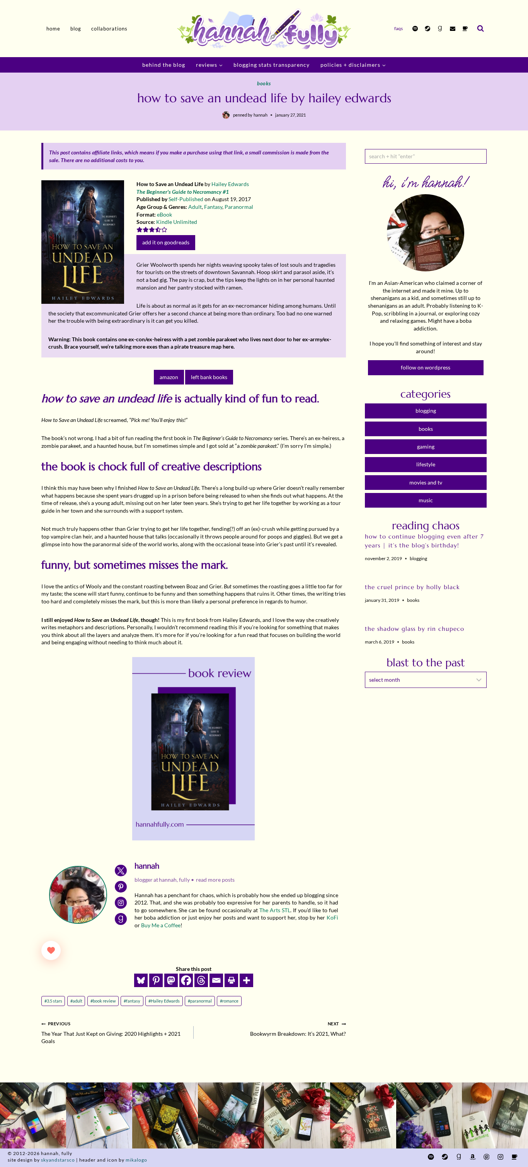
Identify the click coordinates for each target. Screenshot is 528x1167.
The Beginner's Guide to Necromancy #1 (182, 191)
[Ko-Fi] (465, 28)
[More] (246, 980)
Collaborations (109, 28)
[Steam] (427, 28)
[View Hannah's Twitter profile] (121, 871)
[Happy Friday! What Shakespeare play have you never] (363, 1115)
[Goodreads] (439, 28)
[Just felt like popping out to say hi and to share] (99, 1115)
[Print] (231, 980)
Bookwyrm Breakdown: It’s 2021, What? (298, 1029)
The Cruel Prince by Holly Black (412, 587)
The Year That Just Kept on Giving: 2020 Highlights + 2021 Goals (111, 1032)
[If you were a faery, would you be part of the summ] (165, 1115)
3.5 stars (53, 1000)
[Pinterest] (156, 980)
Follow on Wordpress (425, 367)
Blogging (418, 558)
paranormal (200, 1000)
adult (76, 1000)
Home (53, 28)
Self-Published (186, 199)
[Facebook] (186, 980)
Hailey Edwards (230, 184)
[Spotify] (415, 28)
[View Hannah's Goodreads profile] (121, 919)
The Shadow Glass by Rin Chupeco (414, 628)
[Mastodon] (171, 980)
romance (229, 1000)
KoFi (332, 917)
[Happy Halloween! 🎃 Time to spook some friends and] (495, 1115)
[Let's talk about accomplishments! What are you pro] (429, 1115)
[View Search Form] (480, 28)
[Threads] (201, 980)
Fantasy (213, 206)
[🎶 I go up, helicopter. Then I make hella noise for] (33, 1115)
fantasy (132, 1000)
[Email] (452, 28)
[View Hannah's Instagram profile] (121, 903)
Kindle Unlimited (176, 221)
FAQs (398, 28)
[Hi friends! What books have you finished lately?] (297, 1115)
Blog (75, 28)
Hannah (260, 114)
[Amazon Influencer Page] (473, 1157)
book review (103, 1000)
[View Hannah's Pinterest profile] (121, 887)
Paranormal (239, 206)
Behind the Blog (163, 64)
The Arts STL (274, 910)
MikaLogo (136, 1160)
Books (264, 83)
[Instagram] (500, 1157)
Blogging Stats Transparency (271, 64)
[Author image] (226, 115)
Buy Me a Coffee (161, 925)
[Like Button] (51, 950)
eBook (164, 214)
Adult (195, 206)
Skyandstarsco (58, 1160)
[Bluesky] (141, 980)
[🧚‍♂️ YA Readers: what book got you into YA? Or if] (231, 1115)
